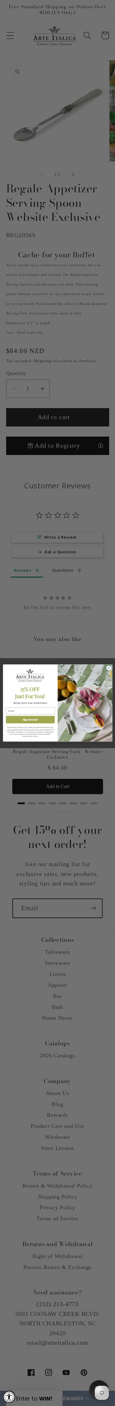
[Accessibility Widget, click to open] (9, 1397)
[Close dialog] (108, 667)
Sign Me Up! (30, 719)
